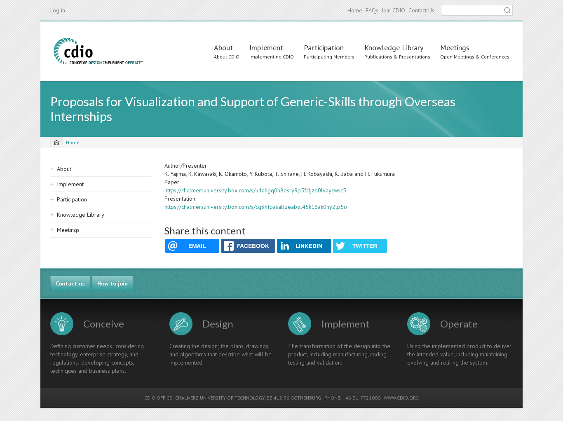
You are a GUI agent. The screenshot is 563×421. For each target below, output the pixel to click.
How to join (112, 283)
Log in (57, 10)
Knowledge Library (393, 47)
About (223, 47)
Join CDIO (393, 10)
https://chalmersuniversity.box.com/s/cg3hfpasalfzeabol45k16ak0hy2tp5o (255, 206)
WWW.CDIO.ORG (401, 398)
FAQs (372, 10)
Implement (266, 47)
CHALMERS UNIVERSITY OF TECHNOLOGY (220, 398)
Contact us (70, 283)
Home (354, 10)
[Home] (98, 51)
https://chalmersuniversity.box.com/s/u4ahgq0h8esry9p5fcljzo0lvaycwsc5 (255, 190)
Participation (324, 47)
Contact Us (421, 10)
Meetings (454, 47)
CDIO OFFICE (158, 398)
